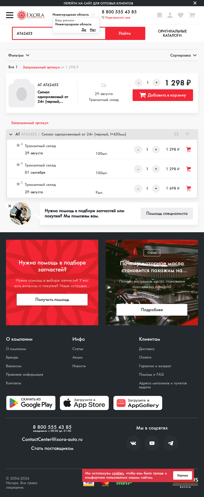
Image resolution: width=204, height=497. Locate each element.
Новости (79, 366)
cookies (118, 473)
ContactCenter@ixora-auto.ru (52, 439)
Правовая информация (24, 374)
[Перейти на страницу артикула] (176, 134)
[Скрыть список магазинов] (10, 134)
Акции (77, 357)
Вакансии (13, 366)
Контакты (13, 383)
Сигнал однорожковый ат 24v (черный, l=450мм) (53, 97)
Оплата (145, 357)
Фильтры (16, 55)
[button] (102, 134)
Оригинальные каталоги (172, 33)
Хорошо (182, 475)
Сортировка (180, 55)
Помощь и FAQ (151, 374)
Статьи (77, 349)
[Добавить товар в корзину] (189, 149)
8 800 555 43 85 (119, 12)
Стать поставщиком (52, 448)
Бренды (12, 357)
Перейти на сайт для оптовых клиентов (98, 3)
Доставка (146, 349)
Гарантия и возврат (155, 366)
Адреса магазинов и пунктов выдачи (163, 385)
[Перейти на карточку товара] (21, 93)
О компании (16, 349)
